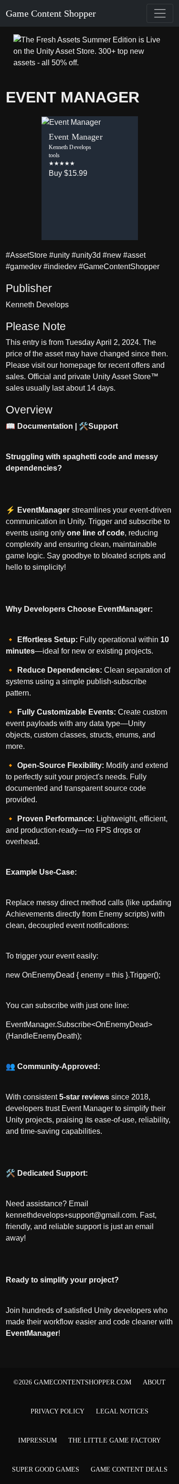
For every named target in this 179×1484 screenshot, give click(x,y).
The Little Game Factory (114, 1440)
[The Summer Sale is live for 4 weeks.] (89, 51)
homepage (78, 365)
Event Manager (72, 97)
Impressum (37, 1440)
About (154, 1382)
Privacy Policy (57, 1411)
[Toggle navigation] (160, 13)
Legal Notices (122, 1411)
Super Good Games (45, 1469)
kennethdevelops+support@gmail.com (71, 1215)
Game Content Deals (129, 1469)
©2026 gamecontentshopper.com (72, 1382)
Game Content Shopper (51, 13)
